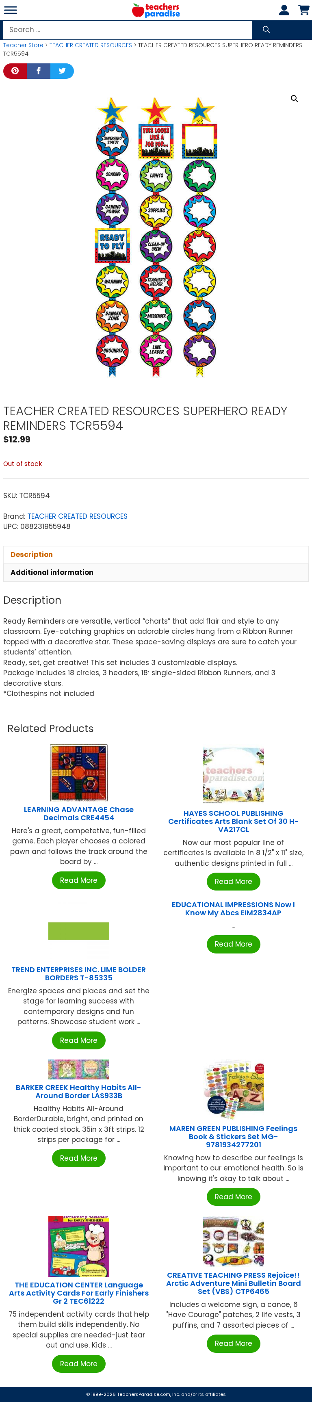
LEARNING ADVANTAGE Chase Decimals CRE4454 (79, 813)
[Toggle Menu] (10, 10)
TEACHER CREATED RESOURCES (91, 45)
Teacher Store (23, 45)
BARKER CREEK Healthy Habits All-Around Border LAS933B (78, 1091)
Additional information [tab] (52, 572)
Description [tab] (32, 554)
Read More (79, 880)
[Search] (266, 30)
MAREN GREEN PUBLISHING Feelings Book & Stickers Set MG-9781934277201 (233, 1136)
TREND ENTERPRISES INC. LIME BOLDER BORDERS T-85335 (78, 973)
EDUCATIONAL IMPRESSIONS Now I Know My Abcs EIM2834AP (233, 908)
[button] (294, 98)
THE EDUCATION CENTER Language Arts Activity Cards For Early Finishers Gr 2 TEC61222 (79, 1293)
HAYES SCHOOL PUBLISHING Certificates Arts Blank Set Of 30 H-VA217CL (233, 821)
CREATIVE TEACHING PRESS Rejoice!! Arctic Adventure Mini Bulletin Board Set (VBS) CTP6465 (233, 1283)
